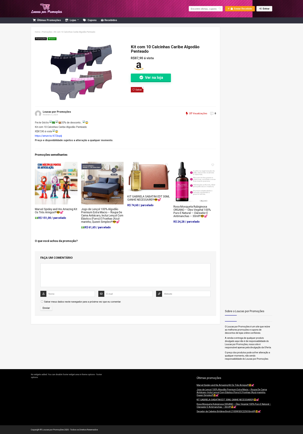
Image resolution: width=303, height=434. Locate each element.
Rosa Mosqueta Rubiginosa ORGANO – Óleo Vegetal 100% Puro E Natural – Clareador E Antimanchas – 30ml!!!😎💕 (192, 211)
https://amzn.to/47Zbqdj (48, 135)
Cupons (92, 20)
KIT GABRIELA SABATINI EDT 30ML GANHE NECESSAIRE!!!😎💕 (148, 198)
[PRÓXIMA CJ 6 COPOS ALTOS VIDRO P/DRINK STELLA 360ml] (300, 426)
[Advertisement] (244, 46)
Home (37, 32)
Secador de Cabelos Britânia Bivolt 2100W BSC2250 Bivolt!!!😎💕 (229, 411)
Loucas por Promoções (57, 111)
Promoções (47, 32)
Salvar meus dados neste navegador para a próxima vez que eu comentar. (82, 301)
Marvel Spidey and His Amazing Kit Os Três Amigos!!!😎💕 (56, 211)
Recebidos (110, 20)
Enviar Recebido (243, 8)
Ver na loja (153, 77)
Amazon (52, 39)
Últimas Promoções (48, 20)
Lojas (72, 20)
